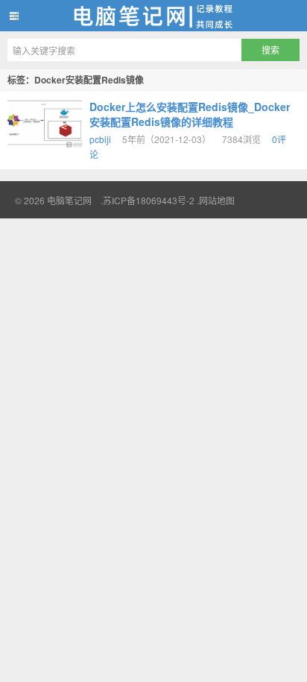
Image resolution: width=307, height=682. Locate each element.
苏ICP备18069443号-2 (148, 200)
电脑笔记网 (153, 15)
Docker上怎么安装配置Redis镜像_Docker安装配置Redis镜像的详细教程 (189, 114)
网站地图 (217, 200)
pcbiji (100, 139)
